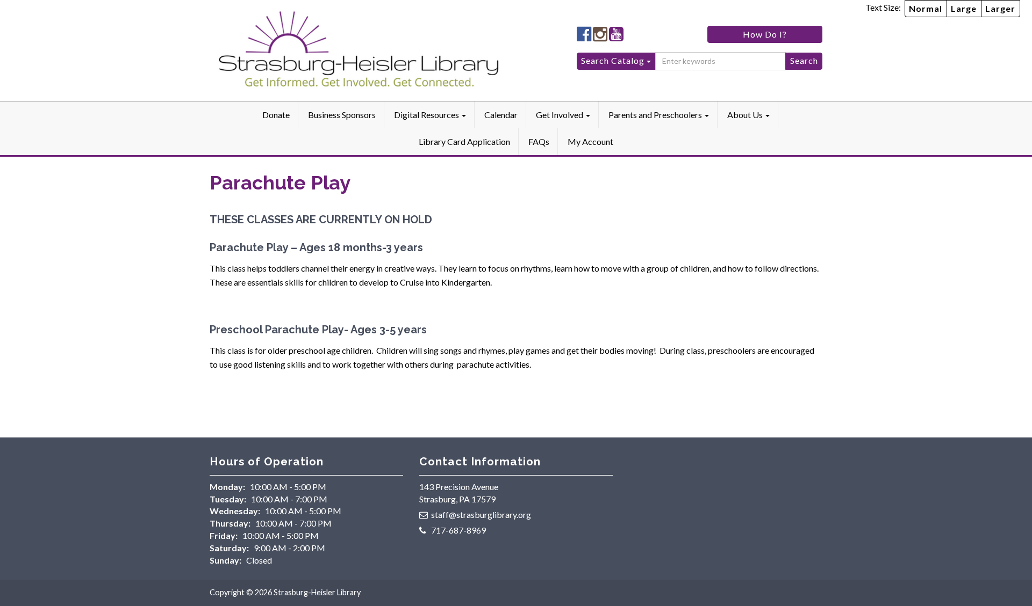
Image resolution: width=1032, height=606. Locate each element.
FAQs (538, 141)
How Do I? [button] (765, 34)
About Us (745, 114)
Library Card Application (464, 141)
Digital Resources (427, 114)
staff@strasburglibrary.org (481, 514)
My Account (590, 141)
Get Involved (560, 114)
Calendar (501, 114)
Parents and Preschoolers (656, 114)
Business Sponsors (342, 114)
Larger (1000, 8)
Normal (925, 8)
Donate (276, 114)
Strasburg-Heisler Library (317, 592)
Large (964, 8)
